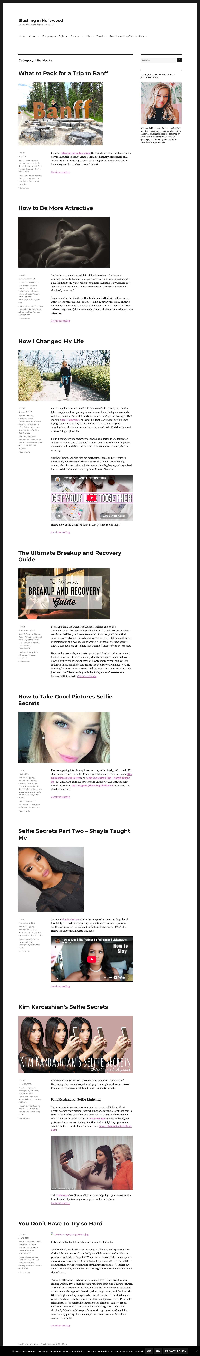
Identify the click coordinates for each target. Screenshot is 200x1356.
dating (21, 306)
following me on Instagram (76, 153)
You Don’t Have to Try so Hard (60, 1223)
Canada (27, 175)
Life (88, 36)
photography (24, 804)
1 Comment (23, 188)
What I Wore (23, 172)
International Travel (27, 163)
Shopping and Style (53, 36)
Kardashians (23, 1096)
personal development (28, 442)
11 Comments (24, 1118)
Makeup (22, 795)
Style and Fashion (26, 169)
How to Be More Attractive (55, 208)
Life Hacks (27, 294)
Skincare (22, 315)
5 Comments (24, 1272)
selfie (33, 804)
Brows (33, 780)
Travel (100, 36)
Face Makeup (33, 786)
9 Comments (24, 661)
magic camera (31, 939)
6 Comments (24, 811)
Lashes (24, 792)
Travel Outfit (33, 181)
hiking (21, 178)
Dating (21, 282)
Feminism (30, 1242)
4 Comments (24, 452)
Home (21, 36)
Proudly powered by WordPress (54, 1344)
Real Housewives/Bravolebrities (127, 36)
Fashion (34, 160)
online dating (28, 309)
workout (22, 448)
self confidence (33, 312)
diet (20, 437)
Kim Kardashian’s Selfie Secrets (63, 1006)
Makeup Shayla (25, 942)
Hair (20, 789)
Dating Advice (31, 282)
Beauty (75, 36)
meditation (36, 439)
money (28, 178)
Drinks (27, 160)
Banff (20, 160)
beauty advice (31, 1257)
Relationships (24, 299)
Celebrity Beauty (25, 783)
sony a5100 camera (32, 807)
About (32, 36)
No (158, 1351)
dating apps (30, 306)
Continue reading (60, 172)
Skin (33, 299)
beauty (21, 801)
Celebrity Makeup (26, 1260)
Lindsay (21, 153)
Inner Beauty (33, 291)
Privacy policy (175, 1351)
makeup (36, 1109)
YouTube (26, 433)
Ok (149, 1351)
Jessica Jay (30, 801)
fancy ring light (97, 1118)
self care (22, 312)
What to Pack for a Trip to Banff (63, 73)
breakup (22, 652)
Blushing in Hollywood (40, 20)
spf (28, 315)
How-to (29, 1093)
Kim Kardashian (70, 919)
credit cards (37, 175)
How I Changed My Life (51, 341)
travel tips (22, 184)
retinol (38, 309)
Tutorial (30, 795)
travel (24, 181)
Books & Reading (25, 416)
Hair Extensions (30, 789)
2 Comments (24, 318)
